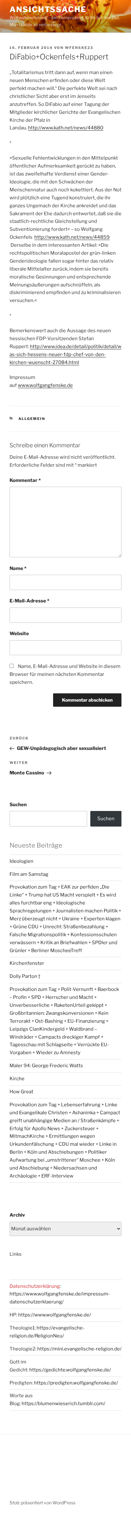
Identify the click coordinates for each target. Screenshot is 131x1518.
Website (19, 633)
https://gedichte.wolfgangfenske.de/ (70, 1370)
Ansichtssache (48, 9)
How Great (21, 1092)
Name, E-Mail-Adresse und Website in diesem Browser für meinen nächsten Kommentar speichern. (65, 674)
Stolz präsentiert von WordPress (42, 1502)
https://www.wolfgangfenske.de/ (54, 1315)
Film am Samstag (29, 874)
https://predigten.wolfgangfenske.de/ (76, 1383)
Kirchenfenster (27, 963)
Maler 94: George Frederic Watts (46, 1065)
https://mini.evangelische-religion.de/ (79, 1349)
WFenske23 (79, 47)
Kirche (17, 1079)
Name (18, 568)
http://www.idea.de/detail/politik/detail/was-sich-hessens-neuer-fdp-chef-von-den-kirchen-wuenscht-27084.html (65, 354)
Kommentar (25, 480)
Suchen (18, 804)
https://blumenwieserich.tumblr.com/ (63, 1403)
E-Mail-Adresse (29, 601)
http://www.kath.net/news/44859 (72, 237)
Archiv (17, 1215)
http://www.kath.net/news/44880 (65, 128)
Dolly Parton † (25, 976)
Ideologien (21, 861)
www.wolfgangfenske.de (45, 385)
